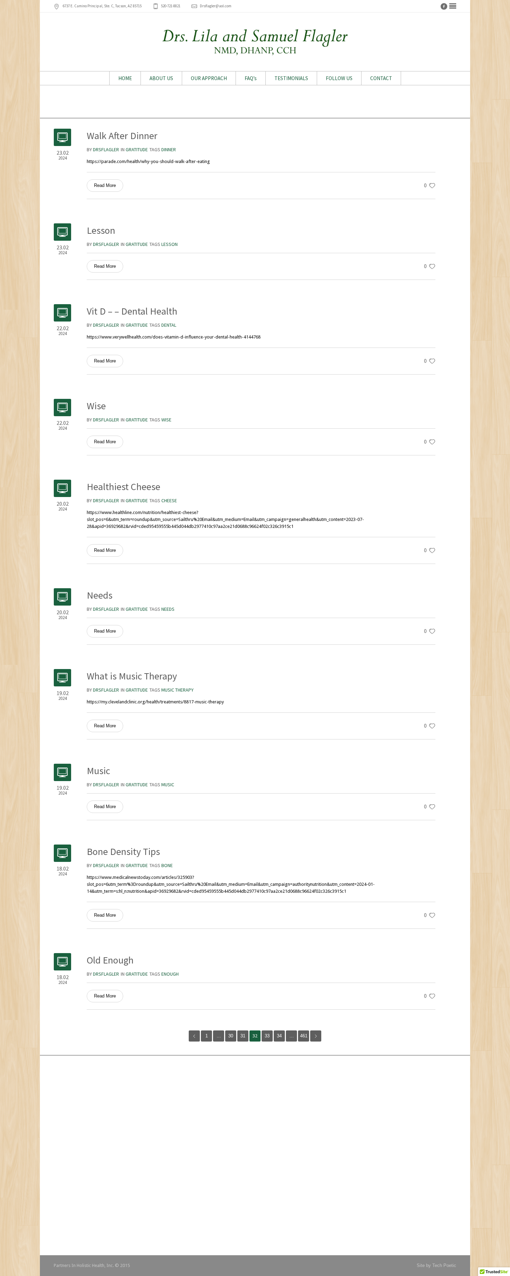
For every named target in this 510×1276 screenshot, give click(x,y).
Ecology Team (73, 1220)
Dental (168, 325)
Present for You (74, 1141)
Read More (105, 185)
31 (242, 1035)
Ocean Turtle (72, 1089)
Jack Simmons (213, 1099)
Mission (345, 1099)
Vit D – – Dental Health (132, 311)
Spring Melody (73, 1199)
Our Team (347, 1089)
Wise (96, 406)
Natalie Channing (215, 1130)
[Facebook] (443, 6)
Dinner (168, 149)
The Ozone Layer (76, 1189)
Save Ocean (71, 1230)
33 (267, 1035)
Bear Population (75, 1178)
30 (230, 1035)
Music (98, 770)
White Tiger (70, 1099)
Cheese (169, 500)
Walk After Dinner (122, 135)
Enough (170, 974)
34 (279, 1035)
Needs (99, 595)
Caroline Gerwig (214, 1141)
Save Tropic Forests (79, 1210)
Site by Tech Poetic (436, 1265)
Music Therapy (177, 690)
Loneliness (69, 1120)
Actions (345, 1120)
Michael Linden (213, 1110)
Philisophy (348, 1110)
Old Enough (110, 960)
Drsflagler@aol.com (215, 5)
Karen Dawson (212, 1089)
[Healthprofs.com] (452, 6)
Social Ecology (74, 1110)
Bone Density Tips (123, 851)
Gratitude (137, 149)
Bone (167, 865)
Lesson (101, 230)
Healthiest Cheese (123, 486)
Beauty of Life (73, 1130)
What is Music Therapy (132, 676)
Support (345, 1130)
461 (303, 1035)
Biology (345, 1141)
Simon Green (211, 1120)
